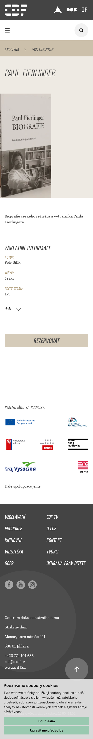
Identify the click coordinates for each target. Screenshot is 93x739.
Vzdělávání (15, 516)
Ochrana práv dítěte (65, 562)
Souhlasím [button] (46, 721)
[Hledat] (81, 30)
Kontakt (54, 539)
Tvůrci (52, 550)
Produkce (13, 527)
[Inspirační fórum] (84, 9)
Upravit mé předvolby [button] (46, 730)
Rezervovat (46, 339)
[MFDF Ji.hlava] (58, 10)
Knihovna (12, 48)
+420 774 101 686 (19, 656)
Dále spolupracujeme (23, 486)
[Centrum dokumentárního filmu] (16, 10)
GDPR (9, 562)
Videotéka (14, 550)
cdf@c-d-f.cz (15, 661)
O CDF (51, 527)
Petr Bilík (13, 262)
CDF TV (52, 516)
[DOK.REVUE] (72, 10)
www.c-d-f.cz (15, 667)
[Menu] (7, 30)
